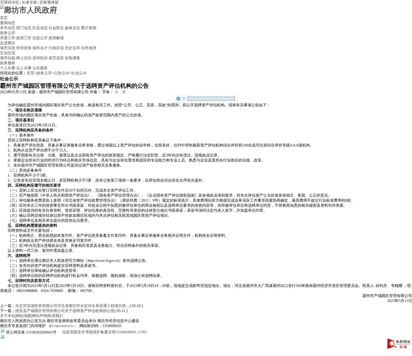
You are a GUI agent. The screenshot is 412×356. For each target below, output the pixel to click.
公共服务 (40, 68)
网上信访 (23, 58)
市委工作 (7, 38)
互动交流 (7, 53)
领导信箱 (7, 58)
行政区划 (56, 48)
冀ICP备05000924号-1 (62, 326)
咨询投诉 (40, 58)
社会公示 (79, 73)
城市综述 (7, 48)
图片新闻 (88, 28)
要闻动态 (7, 23)
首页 (4, 18)
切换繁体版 (49, 2)
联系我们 (55, 316)
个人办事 (7, 68)
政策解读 (56, 38)
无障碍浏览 (9, 2)
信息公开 (40, 38)
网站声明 (39, 316)
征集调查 (72, 58)
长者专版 (29, 2)
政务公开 (7, 33)
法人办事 (23, 68)
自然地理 (88, 48)
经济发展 (23, 48)
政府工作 (23, 38)
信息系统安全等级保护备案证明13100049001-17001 (104, 332)
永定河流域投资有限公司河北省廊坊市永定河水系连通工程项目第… (72, 306)
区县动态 (40, 28)
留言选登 (56, 58)
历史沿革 (72, 48)
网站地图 (23, 316)
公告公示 (61, 73)
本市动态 (7, 28)
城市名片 (40, 48)
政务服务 (7, 63)
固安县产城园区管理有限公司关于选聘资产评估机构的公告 (64, 311)
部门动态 (23, 28)
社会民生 (56, 28)
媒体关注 (72, 28)
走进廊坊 (7, 43)
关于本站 (7, 316)
